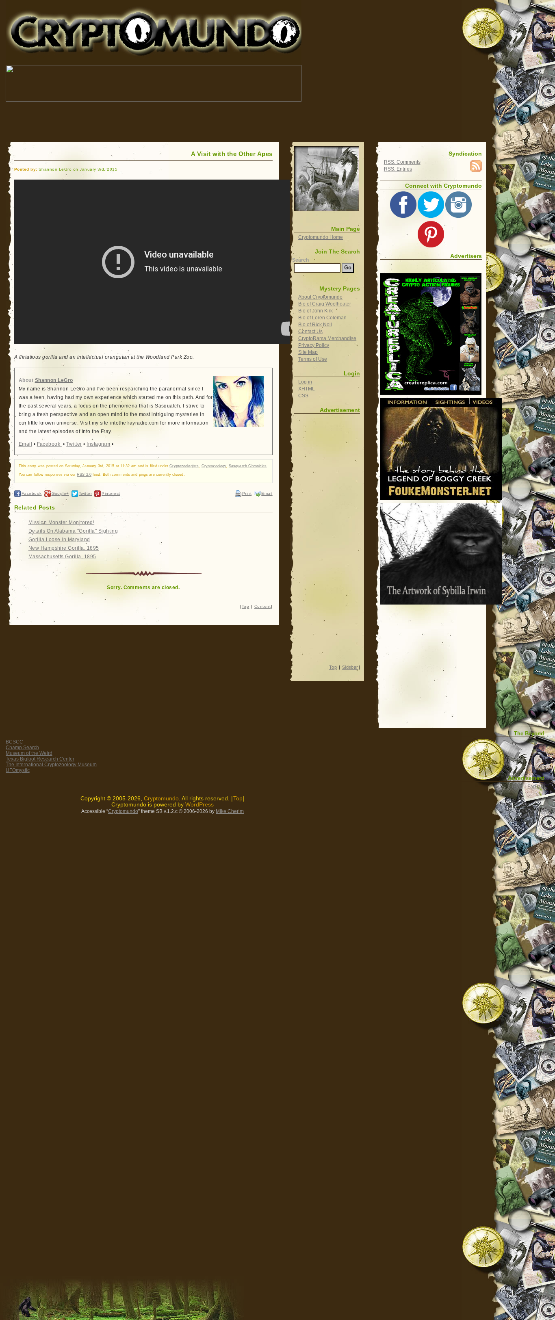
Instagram (98, 444)
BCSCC (14, 742)
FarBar (534, 786)
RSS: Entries (398, 169)
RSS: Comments (402, 162)
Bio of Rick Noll (315, 324)
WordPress (199, 805)
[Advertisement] (153, 122)
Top (245, 606)
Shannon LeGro (54, 380)
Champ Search (22, 747)
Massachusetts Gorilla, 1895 (62, 556)
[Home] (326, 178)
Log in (305, 382)
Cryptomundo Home (320, 237)
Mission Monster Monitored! (61, 522)
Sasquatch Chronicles (248, 466)
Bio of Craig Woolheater (324, 304)
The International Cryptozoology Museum (51, 764)
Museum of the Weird (29, 753)
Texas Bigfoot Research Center (40, 759)
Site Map (308, 352)
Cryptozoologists (184, 466)
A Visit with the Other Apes (232, 154)
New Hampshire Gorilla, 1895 (63, 548)
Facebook (49, 444)
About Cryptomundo (320, 297)
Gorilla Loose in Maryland (59, 539)
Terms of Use (312, 359)
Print (246, 493)
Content (262, 606)
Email (25, 444)
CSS (303, 396)
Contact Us (310, 331)
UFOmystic (18, 770)
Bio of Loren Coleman (322, 318)
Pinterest (111, 493)
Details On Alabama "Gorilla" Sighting (73, 531)
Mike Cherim (230, 811)
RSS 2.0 (84, 475)
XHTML (306, 389)
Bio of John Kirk (315, 311)
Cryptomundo (78, 12)
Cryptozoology (214, 466)
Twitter (74, 444)
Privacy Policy (313, 345)
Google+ (60, 493)
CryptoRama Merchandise (327, 338)
